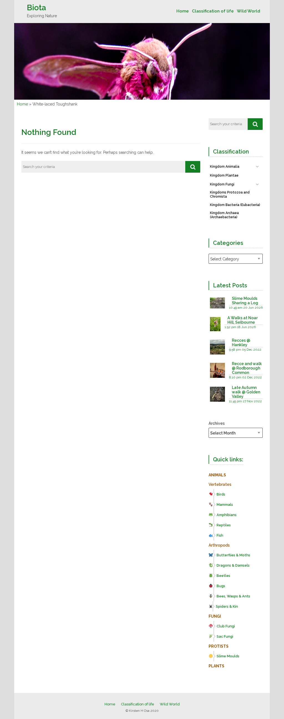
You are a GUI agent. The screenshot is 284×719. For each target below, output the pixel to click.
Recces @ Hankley (241, 342)
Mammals (225, 504)
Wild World (248, 11)
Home (182, 11)
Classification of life (213, 11)
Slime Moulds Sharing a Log (245, 300)
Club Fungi (226, 626)
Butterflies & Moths (233, 555)
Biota (36, 7)
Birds (221, 494)
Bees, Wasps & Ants (233, 596)
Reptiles (224, 525)
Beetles (223, 576)
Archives (217, 423)
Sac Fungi (225, 636)
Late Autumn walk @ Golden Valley (246, 392)
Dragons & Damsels (233, 565)
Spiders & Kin (227, 606)
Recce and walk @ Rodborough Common (247, 368)
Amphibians (227, 515)
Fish (220, 535)
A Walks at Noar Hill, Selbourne (242, 320)
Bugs (221, 586)
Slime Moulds (228, 656)
